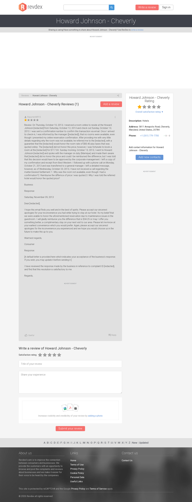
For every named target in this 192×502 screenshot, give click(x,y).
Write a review (147, 7)
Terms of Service (98, 488)
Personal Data (77, 477)
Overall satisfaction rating (149, 112)
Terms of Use (77, 464)
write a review (137, 30)
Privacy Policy (77, 469)
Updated (143, 442)
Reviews (25, 95)
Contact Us (127, 460)
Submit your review (70, 428)
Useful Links (76, 481)
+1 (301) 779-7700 (149, 135)
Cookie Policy (77, 473)
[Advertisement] (96, 60)
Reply (113, 335)
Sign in (166, 7)
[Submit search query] (111, 7)
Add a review (111, 104)
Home (73, 460)
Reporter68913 (34, 117)
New (134, 442)
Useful (31, 335)
